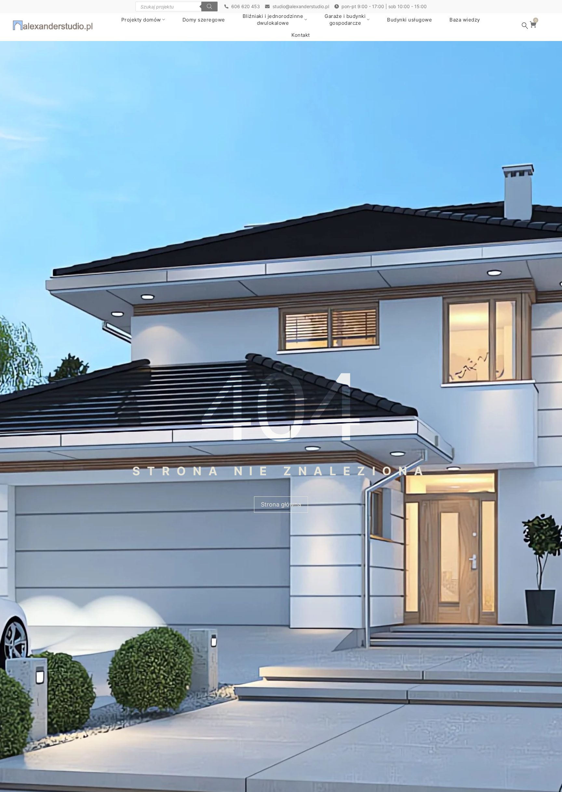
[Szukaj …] (525, 26)
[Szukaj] (209, 6)
